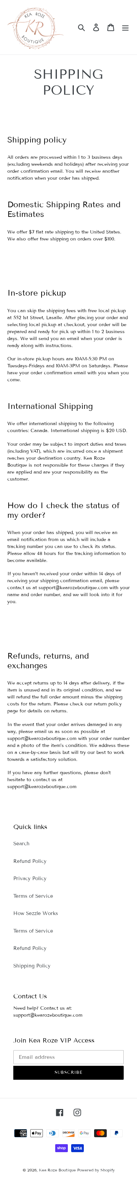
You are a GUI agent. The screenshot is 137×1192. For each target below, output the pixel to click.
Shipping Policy (32, 966)
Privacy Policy (30, 878)
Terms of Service (33, 896)
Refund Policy (30, 861)
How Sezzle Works (35, 913)
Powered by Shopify (96, 1169)
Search (21, 844)
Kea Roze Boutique (58, 1169)
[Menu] (125, 27)
